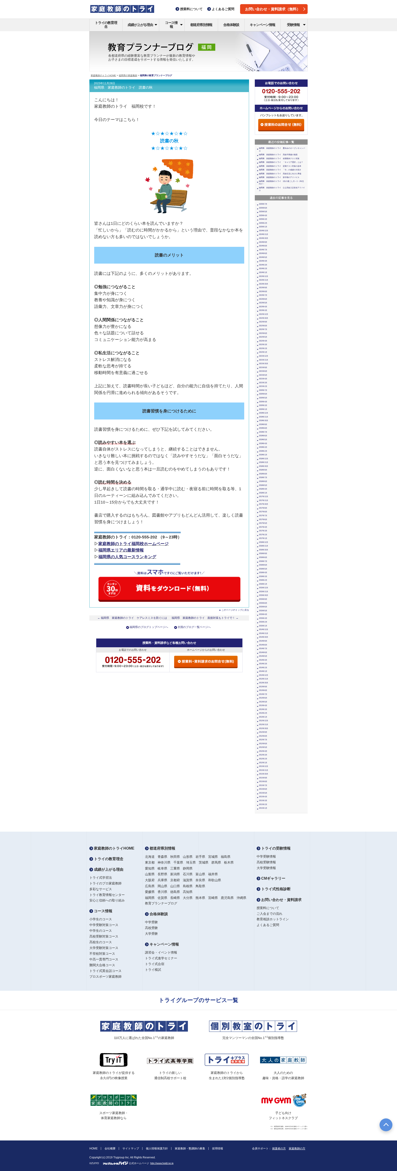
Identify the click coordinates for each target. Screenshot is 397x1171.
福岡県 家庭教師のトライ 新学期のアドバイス (279, 177)
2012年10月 (263, 728)
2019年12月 (263, 413)
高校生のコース (100, 942)
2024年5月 (263, 257)
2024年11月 (263, 234)
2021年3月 (263, 383)
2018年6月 (263, 481)
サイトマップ (130, 1148)
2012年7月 (263, 740)
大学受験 (151, 933)
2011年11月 (263, 770)
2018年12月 (263, 459)
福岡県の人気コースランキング (127, 557)
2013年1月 (263, 717)
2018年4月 (263, 489)
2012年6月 (263, 744)
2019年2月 (263, 451)
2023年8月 (263, 291)
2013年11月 (263, 679)
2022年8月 (263, 326)
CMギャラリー (272, 878)
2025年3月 (263, 219)
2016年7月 (263, 561)
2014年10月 (263, 637)
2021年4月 (263, 379)
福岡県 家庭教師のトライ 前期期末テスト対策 (279, 159)
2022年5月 (263, 337)
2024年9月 (263, 242)
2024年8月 (263, 246)
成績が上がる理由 (140, 25)
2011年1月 (263, 808)
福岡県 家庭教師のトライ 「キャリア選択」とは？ (281, 162)
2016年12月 (263, 542)
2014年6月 (263, 652)
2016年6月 (263, 565)
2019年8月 (263, 428)
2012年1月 (263, 763)
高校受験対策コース (103, 936)
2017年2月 (263, 535)
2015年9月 (263, 599)
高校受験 (151, 928)
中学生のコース (100, 930)
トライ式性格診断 (275, 889)
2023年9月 (263, 288)
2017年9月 (263, 508)
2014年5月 (263, 656)
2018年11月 (263, 462)
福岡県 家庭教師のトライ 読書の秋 (123, 87)
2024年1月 (263, 272)
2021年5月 (263, 375)
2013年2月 (263, 713)
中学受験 (151, 922)
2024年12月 (263, 231)
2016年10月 (263, 550)
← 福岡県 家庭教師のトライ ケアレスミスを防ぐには (132, 617)
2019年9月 (263, 424)
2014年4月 (263, 660)
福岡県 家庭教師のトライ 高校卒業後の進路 (278, 155)
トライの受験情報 (275, 848)
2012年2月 (263, 759)
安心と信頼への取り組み (107, 900)
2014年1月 (263, 671)
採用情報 (217, 1148)
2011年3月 (263, 800)
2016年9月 (263, 553)
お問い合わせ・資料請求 (281, 900)
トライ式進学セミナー (161, 958)
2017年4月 (263, 527)
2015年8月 (263, 603)
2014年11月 (263, 633)
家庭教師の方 (297, 1148)
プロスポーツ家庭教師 (105, 976)
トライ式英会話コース (105, 971)
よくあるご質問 (268, 925)
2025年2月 (263, 223)
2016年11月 (263, 546)
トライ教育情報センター (107, 895)
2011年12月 (263, 766)
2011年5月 (263, 793)
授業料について (268, 908)
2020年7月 (263, 390)
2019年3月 (263, 447)
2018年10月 (263, 466)
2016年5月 (263, 569)
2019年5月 (263, 440)
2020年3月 (263, 405)
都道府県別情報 (201, 25)
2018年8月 (263, 474)
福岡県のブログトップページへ (149, 627)
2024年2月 (263, 268)
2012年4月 (263, 751)
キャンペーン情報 (262, 25)
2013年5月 (263, 702)
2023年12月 (263, 276)
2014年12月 (263, 629)
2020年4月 (263, 402)
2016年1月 (263, 584)
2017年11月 (263, 500)
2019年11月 (263, 417)
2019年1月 (263, 455)
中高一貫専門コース (103, 959)
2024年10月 (263, 238)
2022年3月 (263, 344)
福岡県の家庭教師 (128, 75)
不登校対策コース (102, 953)
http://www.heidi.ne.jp (161, 1163)
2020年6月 (263, 394)
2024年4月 (263, 261)
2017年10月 (263, 504)
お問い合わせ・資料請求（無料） (272, 9)
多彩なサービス (100, 889)
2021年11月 (263, 360)
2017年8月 (263, 512)
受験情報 (293, 25)
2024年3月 (263, 265)
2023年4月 (263, 307)
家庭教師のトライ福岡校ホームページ (133, 543)
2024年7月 (263, 250)
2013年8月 (263, 690)
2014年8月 (263, 645)
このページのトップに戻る (235, 610)
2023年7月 (263, 295)
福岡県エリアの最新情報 (121, 550)
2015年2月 (263, 622)
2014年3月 (263, 664)
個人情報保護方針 (157, 1148)
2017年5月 (263, 523)
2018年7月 (263, 477)
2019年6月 (263, 436)
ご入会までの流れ (269, 913)
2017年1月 (263, 538)
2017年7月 (263, 516)
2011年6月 (263, 789)
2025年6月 (263, 208)
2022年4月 (263, 341)
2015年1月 (263, 626)
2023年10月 (263, 284)
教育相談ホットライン (273, 919)
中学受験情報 (266, 856)
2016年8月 (263, 557)
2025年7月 (263, 204)
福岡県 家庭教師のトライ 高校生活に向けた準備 (280, 174)
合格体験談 (231, 25)
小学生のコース (100, 919)
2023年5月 (263, 303)
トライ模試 (153, 969)
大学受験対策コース (103, 948)
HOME (93, 1148)
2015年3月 (263, 618)
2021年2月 (263, 386)
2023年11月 (263, 280)
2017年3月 (263, 531)
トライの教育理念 (106, 24)
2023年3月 (263, 310)
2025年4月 (263, 215)
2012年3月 (263, 755)
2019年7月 (263, 432)
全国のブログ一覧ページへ (194, 627)
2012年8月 (263, 736)
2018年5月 (263, 485)
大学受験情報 (266, 868)
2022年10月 (263, 318)
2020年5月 (263, 398)
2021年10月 (263, 364)
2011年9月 (263, 778)
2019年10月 (263, 420)
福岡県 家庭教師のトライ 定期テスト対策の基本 (280, 166)
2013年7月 (263, 694)
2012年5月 (263, 747)
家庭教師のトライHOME (103, 75)
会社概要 (110, 1148)
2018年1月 (263, 493)
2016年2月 (263, 580)
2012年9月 (263, 732)
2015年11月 (263, 592)
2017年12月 (263, 496)
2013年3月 (263, 709)
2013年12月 (263, 675)
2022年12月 (263, 314)
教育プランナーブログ (161, 903)
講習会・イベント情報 (161, 952)
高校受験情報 (266, 862)
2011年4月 (263, 797)
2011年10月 (263, 774)
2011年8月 (263, 781)
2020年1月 (263, 409)
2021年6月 (263, 371)
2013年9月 (263, 687)
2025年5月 (263, 212)
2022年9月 (263, 322)
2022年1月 (263, 352)
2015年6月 (263, 607)
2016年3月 (263, 576)
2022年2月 (263, 348)
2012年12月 (263, 721)
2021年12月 (263, 356)
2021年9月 (263, 367)
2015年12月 (263, 588)
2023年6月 (263, 299)
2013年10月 (263, 683)
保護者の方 (279, 1148)
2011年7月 (263, 785)
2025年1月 (263, 227)
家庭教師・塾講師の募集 (190, 1148)
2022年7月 (263, 329)
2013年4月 (263, 705)
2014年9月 (263, 641)
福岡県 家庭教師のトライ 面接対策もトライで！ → (205, 617)
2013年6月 (263, 698)
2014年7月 (263, 648)
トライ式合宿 (154, 964)
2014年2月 (263, 668)
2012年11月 (263, 724)
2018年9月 (263, 470)
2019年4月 (263, 443)
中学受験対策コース (103, 925)
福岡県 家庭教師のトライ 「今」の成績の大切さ (280, 170)
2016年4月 (263, 572)
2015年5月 (263, 611)
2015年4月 (263, 614)
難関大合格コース (102, 965)
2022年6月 (263, 333)
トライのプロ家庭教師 (105, 883)
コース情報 (171, 24)
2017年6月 (263, 519)
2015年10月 (263, 595)
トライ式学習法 (100, 877)
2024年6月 (263, 253)
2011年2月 (263, 804)
